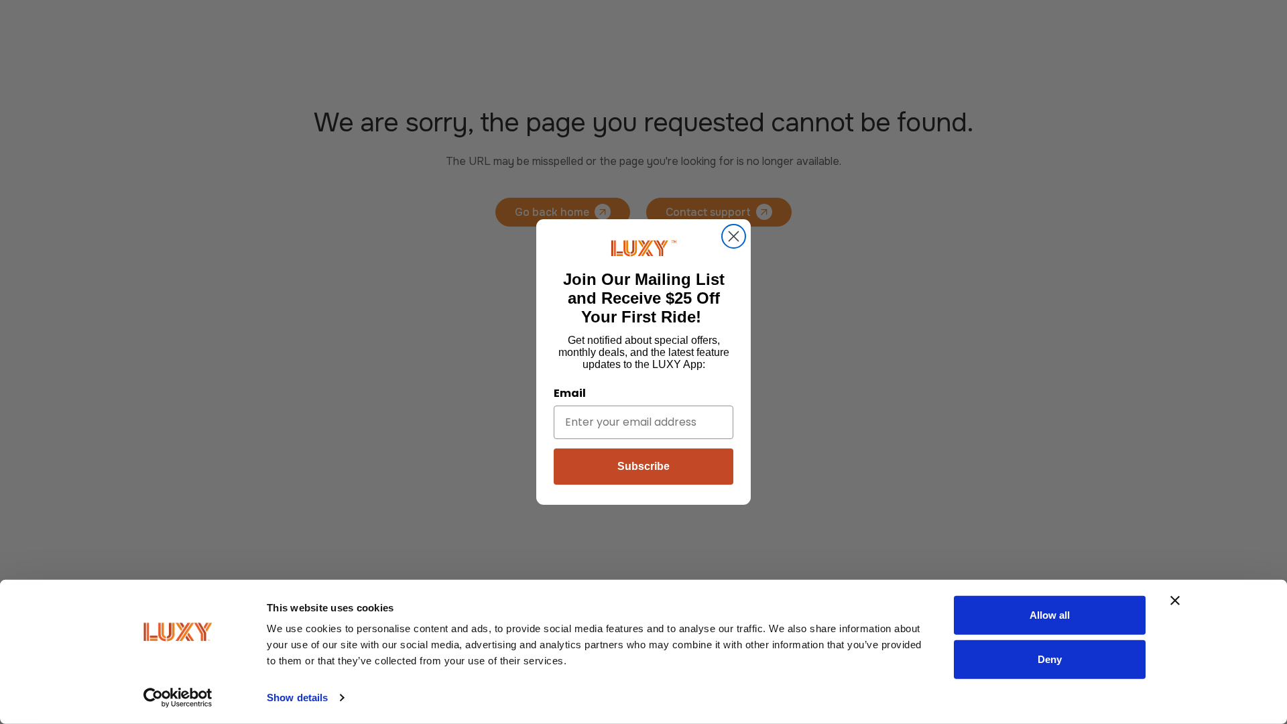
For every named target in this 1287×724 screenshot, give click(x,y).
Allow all (1050, 615)
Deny (1050, 658)
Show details (297, 697)
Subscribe (643, 466)
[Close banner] (1175, 600)
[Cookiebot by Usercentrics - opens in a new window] (178, 698)
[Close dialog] (733, 236)
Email (570, 393)
